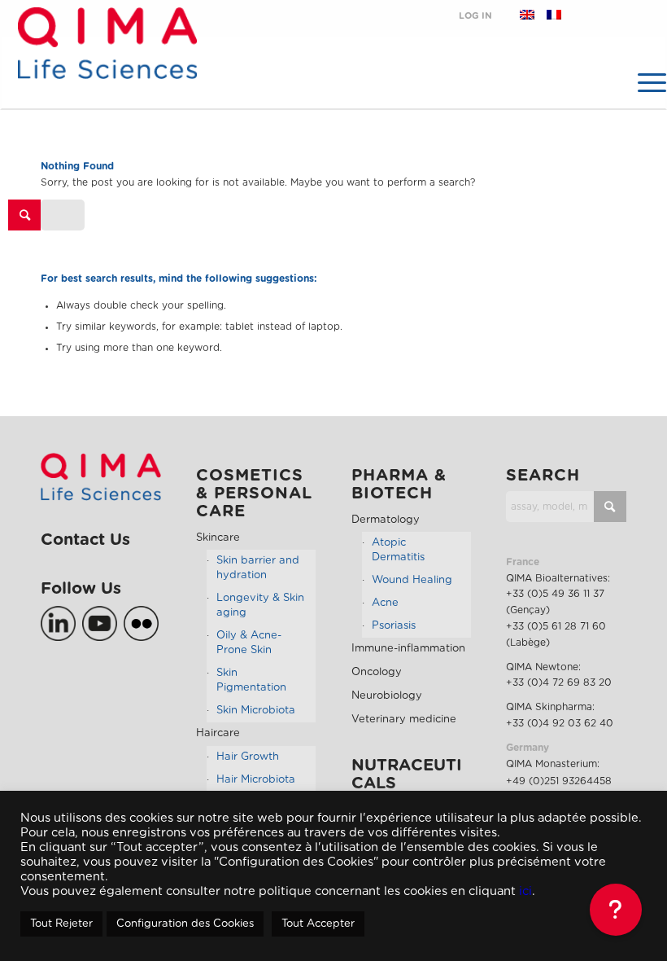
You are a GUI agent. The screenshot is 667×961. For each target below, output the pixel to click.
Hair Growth (247, 757)
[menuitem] (644, 82)
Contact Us (85, 540)
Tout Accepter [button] (318, 924)
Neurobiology (386, 696)
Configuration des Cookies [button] (185, 924)
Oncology (376, 672)
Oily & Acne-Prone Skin (248, 643)
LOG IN (475, 15)
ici (525, 891)
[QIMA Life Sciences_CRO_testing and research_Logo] (107, 62)
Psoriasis (394, 626)
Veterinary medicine (403, 719)
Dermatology (385, 520)
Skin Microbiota (255, 710)
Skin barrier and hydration (257, 568)
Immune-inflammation (408, 648)
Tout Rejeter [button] (61, 924)
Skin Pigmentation (251, 680)
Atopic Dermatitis (398, 550)
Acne (385, 603)
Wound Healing (412, 580)
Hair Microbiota (255, 780)
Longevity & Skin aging (260, 605)
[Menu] (644, 82)
